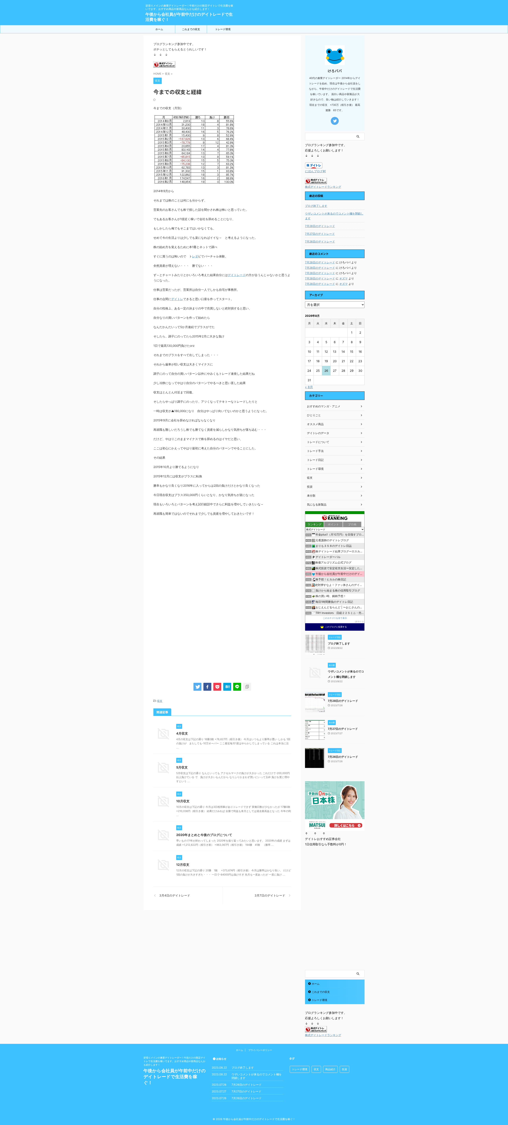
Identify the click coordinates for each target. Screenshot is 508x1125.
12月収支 (182, 865)
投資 (344, 1069)
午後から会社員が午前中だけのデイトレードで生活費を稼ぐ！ (174, 1076)
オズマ (343, 278)
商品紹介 (330, 1069)
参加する (359, 621)
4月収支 (182, 733)
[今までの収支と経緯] (227, 687)
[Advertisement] (186, 554)
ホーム (159, 29)
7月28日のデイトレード (320, 226)
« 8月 (309, 387)
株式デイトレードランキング (323, 186)
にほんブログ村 (315, 171)
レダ (195, 256)
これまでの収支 (191, 29)
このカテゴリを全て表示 (335, 618)
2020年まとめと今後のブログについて (204, 835)
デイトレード (237, 275)
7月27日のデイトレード (320, 233)
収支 (159, 700)
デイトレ (177, 299)
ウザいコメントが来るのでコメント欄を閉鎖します (334, 216)
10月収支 (183, 801)
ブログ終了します (316, 205)
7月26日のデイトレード (320, 241)
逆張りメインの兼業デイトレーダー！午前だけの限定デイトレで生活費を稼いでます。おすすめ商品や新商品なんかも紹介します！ (174, 1061)
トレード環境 (223, 29)
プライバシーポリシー (260, 1050)
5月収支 (182, 767)
